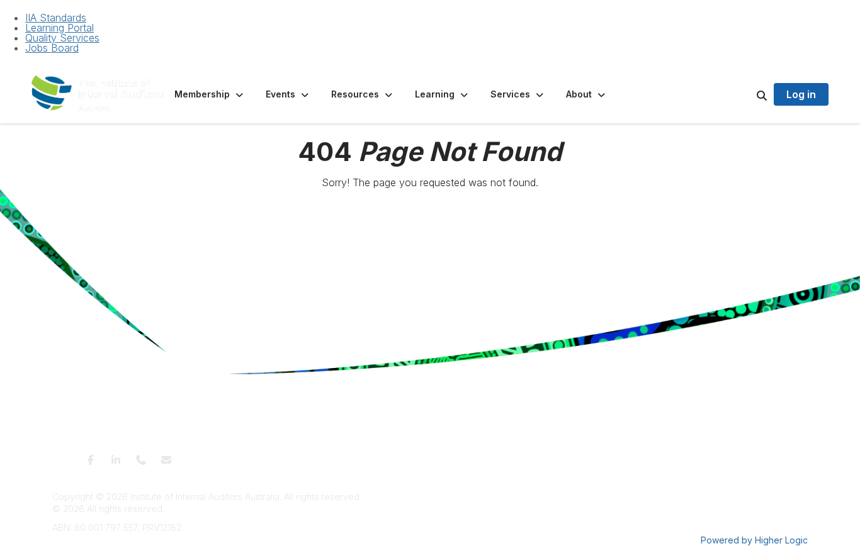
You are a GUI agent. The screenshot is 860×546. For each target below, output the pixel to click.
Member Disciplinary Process (479, 455)
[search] (746, 94)
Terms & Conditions (316, 455)
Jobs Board (52, 48)
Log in (801, 94)
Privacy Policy (387, 455)
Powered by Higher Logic (754, 540)
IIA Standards (55, 17)
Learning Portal (59, 27)
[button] (210, 94)
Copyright (563, 455)
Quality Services (62, 37)
